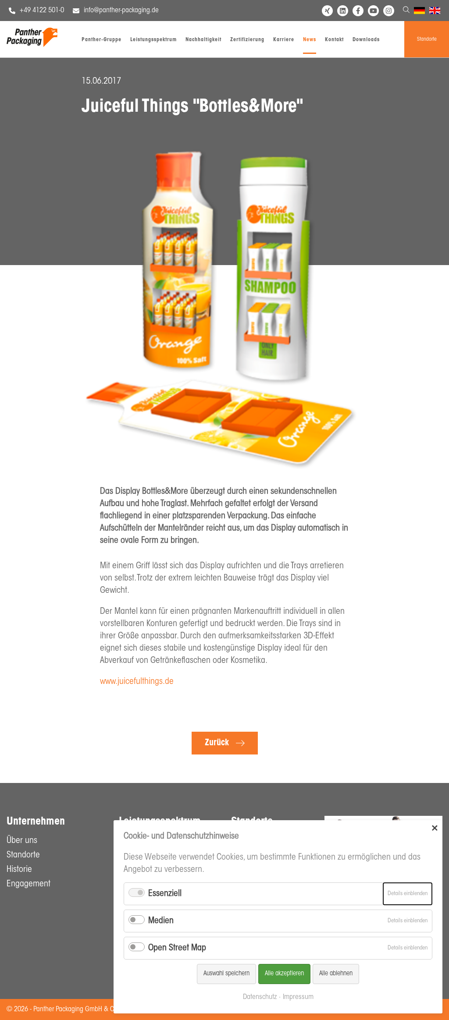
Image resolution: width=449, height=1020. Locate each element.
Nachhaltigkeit (203, 39)
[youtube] (373, 10)
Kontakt (334, 39)
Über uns (22, 840)
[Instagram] (388, 10)
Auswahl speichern (226, 973)
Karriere (283, 39)
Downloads (366, 39)
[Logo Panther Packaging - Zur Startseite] (32, 44)
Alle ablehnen (336, 973)
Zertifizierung (247, 39)
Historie (19, 869)
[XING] (327, 10)
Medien (161, 921)
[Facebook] (358, 10)
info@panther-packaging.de (121, 10)
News (309, 39)
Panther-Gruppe (101, 39)
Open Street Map (177, 948)
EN (433, 12)
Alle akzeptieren (284, 973)
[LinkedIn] (342, 10)
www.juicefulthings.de (137, 681)
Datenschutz (260, 997)
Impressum (298, 997)
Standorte (427, 39)
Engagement (28, 884)
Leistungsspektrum (153, 39)
